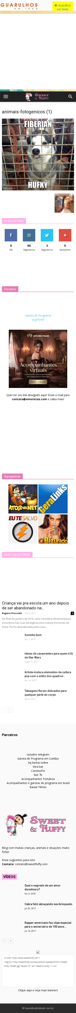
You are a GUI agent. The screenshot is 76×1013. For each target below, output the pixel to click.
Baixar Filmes (38, 787)
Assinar (65, 230)
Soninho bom (33, 635)
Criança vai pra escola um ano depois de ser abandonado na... (35, 605)
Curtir (11, 230)
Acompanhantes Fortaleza (38, 779)
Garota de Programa (38, 315)
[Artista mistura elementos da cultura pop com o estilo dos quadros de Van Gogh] (11, 677)
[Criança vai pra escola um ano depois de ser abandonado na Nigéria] (38, 580)
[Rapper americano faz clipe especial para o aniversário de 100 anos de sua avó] (11, 927)
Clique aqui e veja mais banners (38, 990)
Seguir (29, 230)
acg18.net (38, 319)
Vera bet (38, 766)
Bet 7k (38, 775)
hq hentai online (38, 762)
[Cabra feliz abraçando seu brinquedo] (11, 909)
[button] (70, 96)
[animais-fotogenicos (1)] (38, 189)
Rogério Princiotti (12, 613)
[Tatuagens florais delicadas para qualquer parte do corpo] (11, 696)
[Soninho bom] (11, 640)
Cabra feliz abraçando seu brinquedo (48, 904)
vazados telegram (38, 754)
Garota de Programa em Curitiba (38, 758)
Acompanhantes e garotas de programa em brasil (38, 783)
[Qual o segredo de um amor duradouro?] (11, 890)
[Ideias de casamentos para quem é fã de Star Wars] (11, 658)
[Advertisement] (38, 51)
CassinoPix (38, 771)
